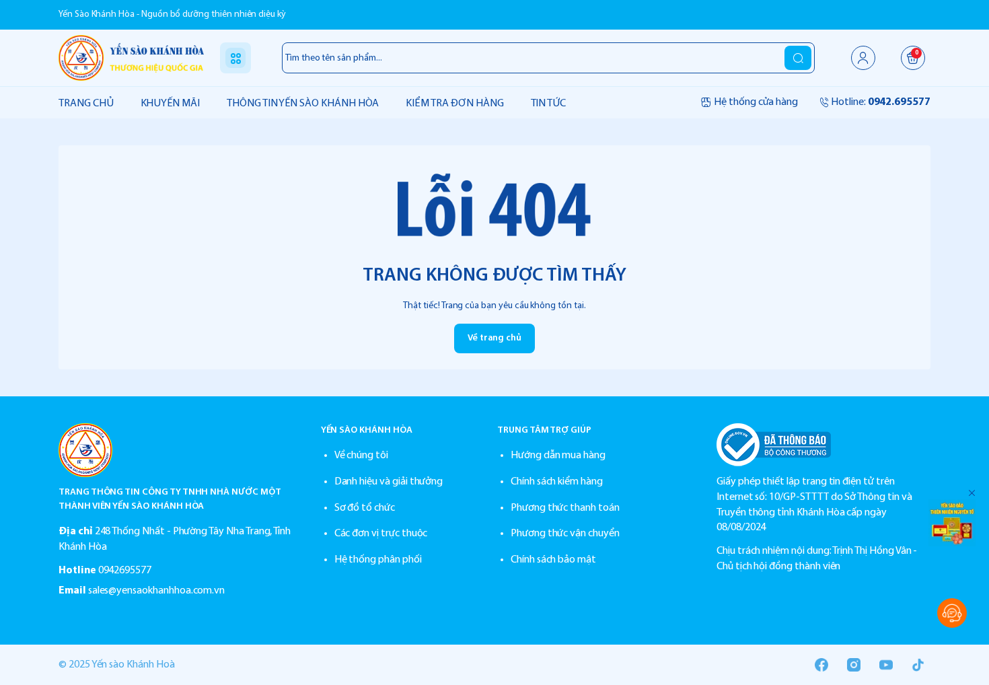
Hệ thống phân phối (378, 559)
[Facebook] (821, 665)
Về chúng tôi (361, 455)
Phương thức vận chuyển (565, 533)
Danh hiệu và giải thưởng (388, 481)
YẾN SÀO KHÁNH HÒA (366, 430)
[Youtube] (886, 665)
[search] (797, 58)
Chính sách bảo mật (553, 559)
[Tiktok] (918, 665)
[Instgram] (854, 665)
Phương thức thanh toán (565, 508)
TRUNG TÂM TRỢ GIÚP (544, 430)
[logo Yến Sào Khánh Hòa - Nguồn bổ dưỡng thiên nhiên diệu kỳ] (176, 450)
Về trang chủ (494, 338)
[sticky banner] (952, 523)
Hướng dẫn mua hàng (558, 455)
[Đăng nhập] (863, 58)
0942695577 (124, 570)
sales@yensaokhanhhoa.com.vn (156, 590)
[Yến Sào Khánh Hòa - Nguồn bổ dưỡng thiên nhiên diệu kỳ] (131, 57)
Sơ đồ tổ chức (364, 508)
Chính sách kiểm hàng (557, 481)
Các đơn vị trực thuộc (381, 533)
